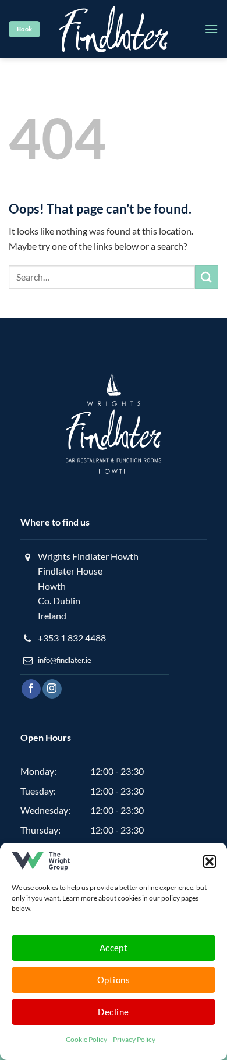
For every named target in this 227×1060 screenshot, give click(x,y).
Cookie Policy (86, 1039)
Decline (113, 1011)
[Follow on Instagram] (52, 689)
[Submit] (206, 276)
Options (113, 979)
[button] (209, 861)
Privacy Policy (134, 1039)
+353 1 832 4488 (72, 637)
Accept (114, 947)
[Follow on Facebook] (31, 689)
